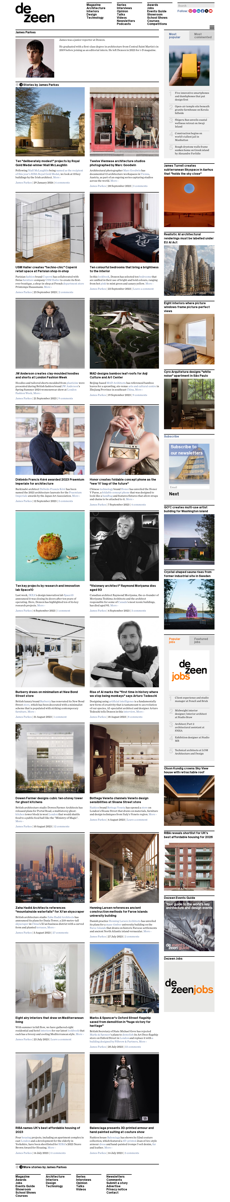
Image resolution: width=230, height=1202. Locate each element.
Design (92, 14)
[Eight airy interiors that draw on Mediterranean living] (50, 980)
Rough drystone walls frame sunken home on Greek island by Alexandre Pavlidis (192, 150)
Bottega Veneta (116, 807)
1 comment (63, 610)
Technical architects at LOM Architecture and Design (191, 752)
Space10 (68, 595)
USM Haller (52, 280)
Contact (112, 1192)
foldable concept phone (115, 492)
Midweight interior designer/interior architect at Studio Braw (191, 714)
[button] (211, 28)
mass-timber (113, 924)
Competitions (157, 23)
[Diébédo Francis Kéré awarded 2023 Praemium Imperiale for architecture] (50, 442)
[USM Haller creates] (50, 229)
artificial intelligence (121, 701)
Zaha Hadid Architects (60, 917)
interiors (46, 1030)
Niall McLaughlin (38, 170)
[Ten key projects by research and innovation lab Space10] (50, 548)
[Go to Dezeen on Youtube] (211, 11)
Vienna (145, 174)
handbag (108, 495)
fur (154, 1144)
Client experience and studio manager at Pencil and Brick (192, 699)
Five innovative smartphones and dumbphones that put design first (192, 96)
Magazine (94, 4)
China (130, 389)
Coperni (48, 276)
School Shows (157, 17)
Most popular (174, 36)
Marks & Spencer (100, 1034)
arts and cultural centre (142, 386)
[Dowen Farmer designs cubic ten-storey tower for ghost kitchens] (50, 760)
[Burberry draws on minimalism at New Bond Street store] (50, 654)
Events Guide (157, 11)
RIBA (61, 1144)
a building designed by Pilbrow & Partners (121, 1039)
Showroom (154, 14)
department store (73, 283)
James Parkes (25, 32)
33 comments (133, 1046)
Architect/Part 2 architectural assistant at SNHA (189, 727)
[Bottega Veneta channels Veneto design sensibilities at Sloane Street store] (124, 760)
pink (103, 283)
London (53, 814)
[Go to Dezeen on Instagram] (195, 11)
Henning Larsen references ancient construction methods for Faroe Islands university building (119, 911)
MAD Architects (116, 382)
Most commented (203, 36)
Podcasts (124, 23)
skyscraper (21, 923)
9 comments (65, 398)
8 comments (135, 716)
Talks (121, 14)
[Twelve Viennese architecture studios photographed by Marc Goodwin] (124, 123)
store (26, 704)
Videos (122, 17)
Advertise (113, 1186)
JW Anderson (70, 386)
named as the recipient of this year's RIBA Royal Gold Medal (49, 172)
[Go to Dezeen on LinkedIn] (199, 11)
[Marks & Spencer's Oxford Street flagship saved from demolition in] (124, 980)
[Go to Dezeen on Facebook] (203, 11)
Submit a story (117, 1182)
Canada (122, 602)
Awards (152, 4)
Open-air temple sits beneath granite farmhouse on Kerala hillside (192, 110)
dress (102, 1144)
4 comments (138, 504)
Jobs (150, 8)
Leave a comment (143, 288)
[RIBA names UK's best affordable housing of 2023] (50, 1090)
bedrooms (145, 276)
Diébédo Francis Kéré (52, 489)
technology (106, 489)
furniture (28, 280)
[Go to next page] (21, 84)
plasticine (72, 382)
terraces (41, 927)
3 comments (140, 186)
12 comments (61, 826)
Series (121, 4)
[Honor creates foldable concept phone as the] (124, 442)
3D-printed (129, 1140)
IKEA (32, 595)
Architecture (96, 8)
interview (129, 711)
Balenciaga (113, 1137)
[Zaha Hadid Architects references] (50, 870)
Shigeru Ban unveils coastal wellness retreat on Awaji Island (191, 123)
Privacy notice (116, 1189)
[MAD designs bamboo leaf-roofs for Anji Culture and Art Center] (124, 335)
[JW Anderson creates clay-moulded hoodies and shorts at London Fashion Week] (50, 335)
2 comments (66, 292)
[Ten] (50, 123)
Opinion (122, 11)
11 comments (58, 1153)
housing (26, 1137)
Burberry (45, 701)
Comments (114, 1179)
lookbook (103, 276)
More (57, 177)
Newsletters (126, 20)
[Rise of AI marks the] (124, 654)
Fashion (94, 807)
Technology (95, 17)
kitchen (19, 814)
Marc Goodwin (132, 170)
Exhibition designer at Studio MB (192, 739)
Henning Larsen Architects (125, 921)
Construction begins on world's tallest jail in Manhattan (188, 137)
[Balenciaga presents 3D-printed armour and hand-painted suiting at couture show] (124, 1090)
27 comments (60, 932)
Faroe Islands (98, 927)
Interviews (124, 8)
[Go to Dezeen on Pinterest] (191, 11)
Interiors (93, 11)
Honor (125, 489)
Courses (153, 20)
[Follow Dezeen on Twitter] (207, 11)
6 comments (62, 182)
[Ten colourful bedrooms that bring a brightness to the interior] (124, 229)
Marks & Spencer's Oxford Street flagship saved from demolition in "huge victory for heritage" (120, 1021)
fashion (30, 276)
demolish (128, 1034)
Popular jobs (174, 640)
